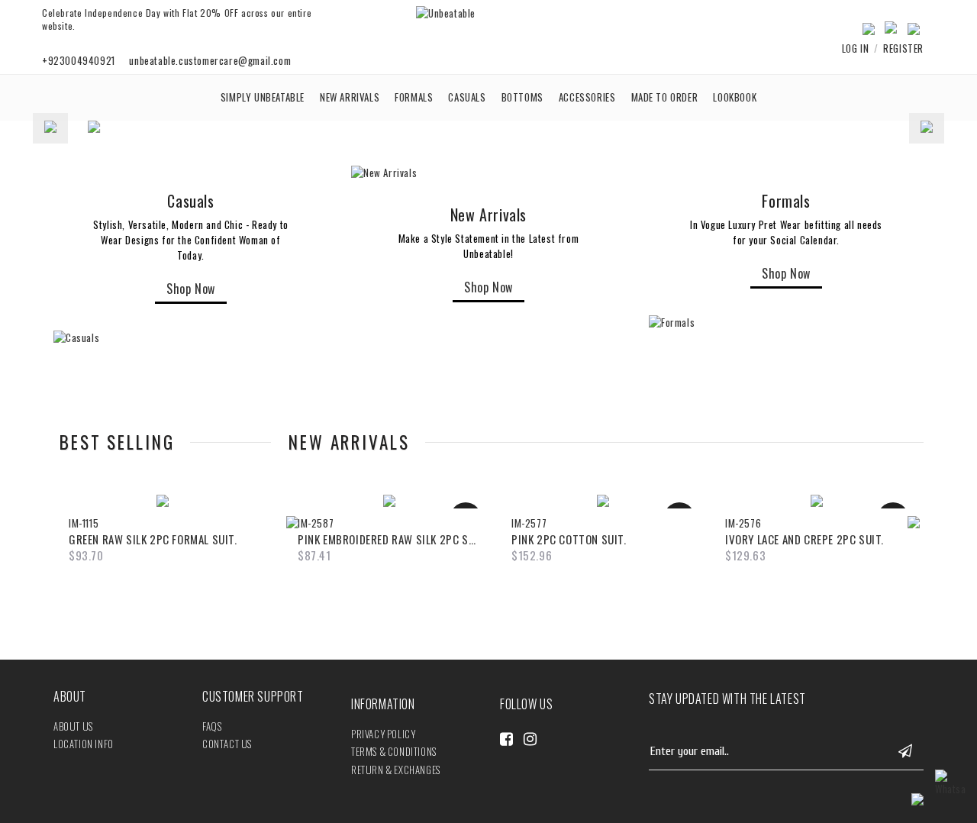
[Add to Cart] (143, 495)
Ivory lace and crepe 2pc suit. (804, 539)
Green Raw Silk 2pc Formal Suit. (153, 539)
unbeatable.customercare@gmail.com (210, 60)
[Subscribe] (905, 752)
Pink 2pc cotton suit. (569, 539)
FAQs (211, 726)
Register (903, 48)
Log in (855, 48)
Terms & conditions (394, 751)
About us (73, 726)
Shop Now (190, 288)
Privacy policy (383, 733)
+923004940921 (78, 60)
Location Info (83, 743)
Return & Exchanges (395, 769)
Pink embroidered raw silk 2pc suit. (389, 539)
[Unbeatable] (446, 13)
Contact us (227, 743)
